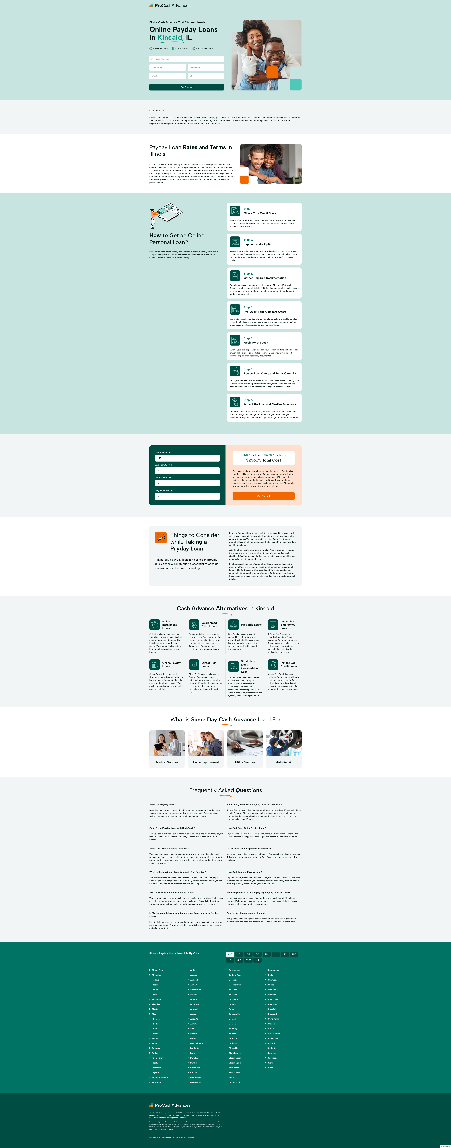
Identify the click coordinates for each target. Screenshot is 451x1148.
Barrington (195, 1048)
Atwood (194, 1009)
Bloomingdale (235, 1058)
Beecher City (235, 985)
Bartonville (195, 1067)
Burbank (271, 1043)
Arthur (193, 970)
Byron (270, 1067)
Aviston (193, 1033)
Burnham (271, 1053)
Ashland (194, 980)
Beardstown (195, 1077)
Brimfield (271, 994)
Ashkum (194, 975)
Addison (155, 980)
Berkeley (233, 1028)
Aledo (154, 994)
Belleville (233, 989)
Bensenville (234, 1014)
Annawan (156, 1048)
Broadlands (272, 999)
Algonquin (156, 999)
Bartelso (194, 1058)
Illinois (152, 111)
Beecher (233, 980)
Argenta (155, 1072)
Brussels (271, 1024)
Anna (154, 1043)
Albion (155, 989)
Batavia (193, 1072)
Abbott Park (157, 970)
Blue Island (234, 1067)
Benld (231, 1009)
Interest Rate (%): (163, 477)
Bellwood (233, 994)
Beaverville (195, 1082)
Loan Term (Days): (163, 465)
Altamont (156, 1019)
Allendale (156, 1004)
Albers (155, 985)
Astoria (193, 994)
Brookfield (272, 1009)
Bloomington (235, 1063)
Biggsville (233, 1048)
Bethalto (233, 1038)
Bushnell (271, 1063)
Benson (232, 1019)
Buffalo (270, 1028)
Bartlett (193, 1063)
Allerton (155, 1009)
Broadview (272, 1004)
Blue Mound (234, 1072)
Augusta (194, 1019)
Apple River (157, 1058)
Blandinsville (235, 1053)
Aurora (193, 1024)
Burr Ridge (272, 1058)
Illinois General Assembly (186, 179)
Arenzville (156, 1067)
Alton (154, 1028)
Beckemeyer (235, 970)
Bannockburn (196, 1043)
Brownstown (273, 1019)
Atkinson (194, 1004)
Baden (193, 1038)
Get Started (187, 87)
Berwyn (232, 1033)
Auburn (193, 1014)
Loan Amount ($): (163, 452)
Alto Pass (156, 1024)
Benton (232, 1024)
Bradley (270, 975)
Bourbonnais (273, 970)
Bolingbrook (234, 1082)
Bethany (233, 1043)
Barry (192, 1053)
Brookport (272, 1014)
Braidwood (272, 980)
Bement (232, 1004)
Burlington (272, 1048)
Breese (270, 985)
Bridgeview (272, 989)
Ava (192, 1028)
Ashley (193, 985)
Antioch (155, 1053)
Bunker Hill (272, 1038)
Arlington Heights (160, 1077)
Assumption (195, 989)
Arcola (155, 1063)
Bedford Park (235, 975)
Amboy (155, 1033)
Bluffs (231, 1077)
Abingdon (156, 975)
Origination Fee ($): (164, 490)
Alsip (154, 1014)
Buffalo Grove (273, 1033)
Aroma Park (157, 1082)
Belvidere (233, 999)
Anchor (155, 1038)
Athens (193, 999)
